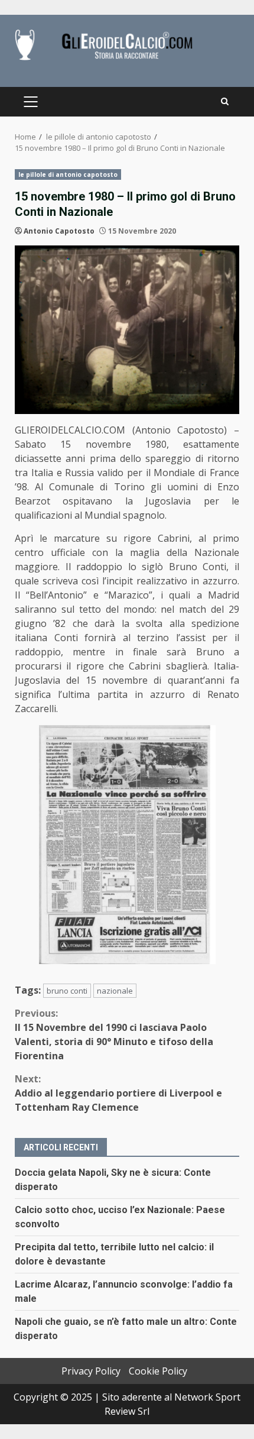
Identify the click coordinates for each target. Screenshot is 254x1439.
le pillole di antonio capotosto (68, 174)
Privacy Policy (91, 1370)
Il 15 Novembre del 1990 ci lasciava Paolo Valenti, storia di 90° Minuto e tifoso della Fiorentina (114, 1034)
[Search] (225, 101)
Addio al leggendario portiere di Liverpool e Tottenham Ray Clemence (118, 1093)
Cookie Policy (158, 1370)
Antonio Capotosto (59, 231)
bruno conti (67, 990)
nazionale (115, 990)
